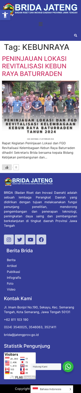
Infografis (14, 278)
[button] (5, 15)
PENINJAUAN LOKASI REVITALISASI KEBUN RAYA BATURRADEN (34, 66)
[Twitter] (20, 239)
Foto (10, 283)
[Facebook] (41, 239)
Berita (11, 260)
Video (11, 289)
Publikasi (13, 272)
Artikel (12, 266)
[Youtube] (30, 239)
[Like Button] (7, 167)
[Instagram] (9, 239)
